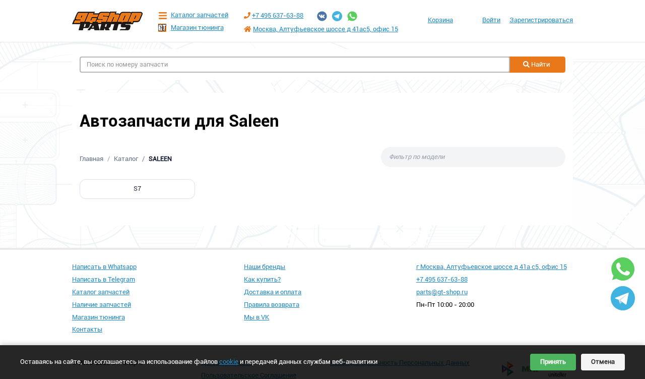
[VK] (322, 16)
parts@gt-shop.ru (442, 292)
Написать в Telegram (103, 279)
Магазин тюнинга (197, 27)
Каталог (126, 159)
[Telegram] (337, 16)
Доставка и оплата (272, 292)
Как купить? (262, 279)
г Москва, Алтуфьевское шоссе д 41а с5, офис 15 (491, 266)
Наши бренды (264, 266)
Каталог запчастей (199, 15)
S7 (137, 188)
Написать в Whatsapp (104, 266)
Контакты (87, 329)
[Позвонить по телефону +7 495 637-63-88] (247, 15)
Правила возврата (271, 304)
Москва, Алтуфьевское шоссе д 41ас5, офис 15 (325, 29)
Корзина (440, 20)
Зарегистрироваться (541, 20)
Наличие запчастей (101, 304)
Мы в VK (256, 317)
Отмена (603, 361)
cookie (228, 361)
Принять (553, 361)
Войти (491, 20)
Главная (91, 159)
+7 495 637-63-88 (277, 15)
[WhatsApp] (352, 16)
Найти (540, 64)
